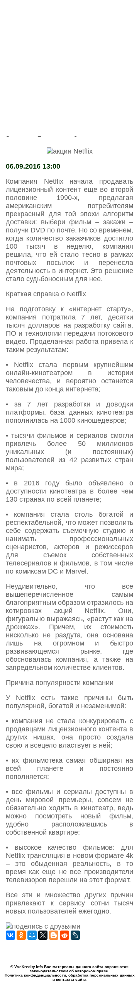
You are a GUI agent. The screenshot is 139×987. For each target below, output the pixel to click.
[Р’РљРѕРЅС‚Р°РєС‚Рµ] (10, 935)
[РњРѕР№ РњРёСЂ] (32, 935)
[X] (42, 935)
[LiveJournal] (75, 935)
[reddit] (64, 935)
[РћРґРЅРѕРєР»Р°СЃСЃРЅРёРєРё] (21, 935)
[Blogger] (53, 935)
